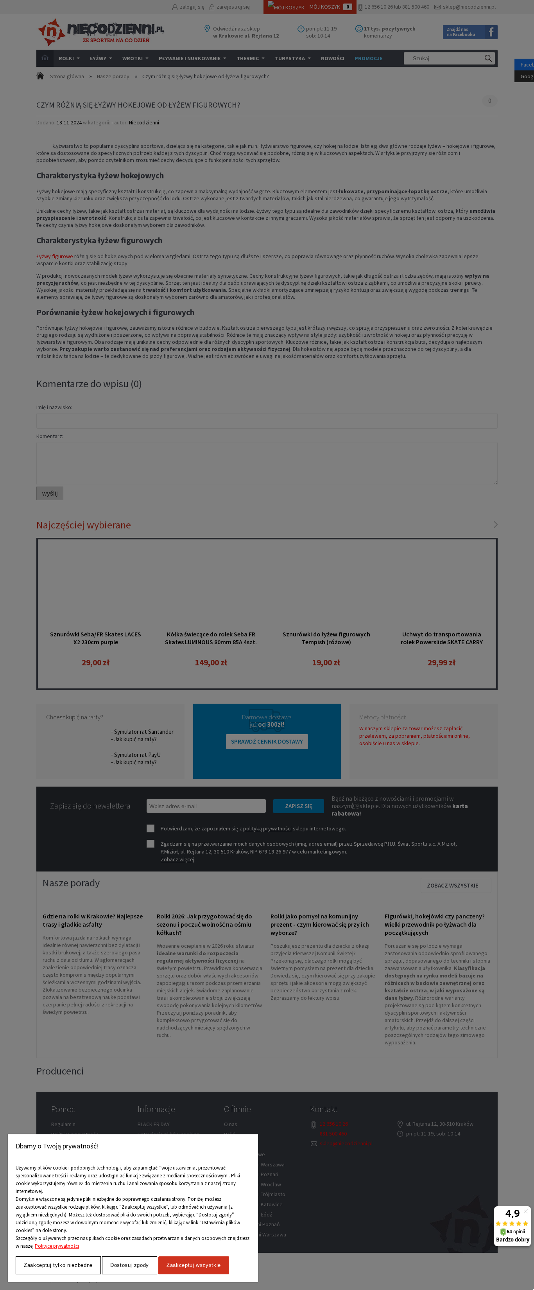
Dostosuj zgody (129, 1265)
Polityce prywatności (57, 1246)
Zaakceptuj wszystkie (194, 1265)
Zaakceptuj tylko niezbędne (58, 1265)
